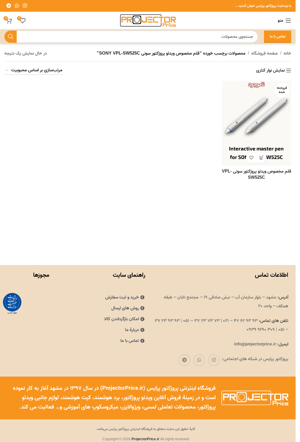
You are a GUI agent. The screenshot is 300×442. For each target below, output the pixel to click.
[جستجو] (10, 37)
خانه (287, 53)
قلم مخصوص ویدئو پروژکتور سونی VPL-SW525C (256, 174)
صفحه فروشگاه (264, 53)
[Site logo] (148, 20)
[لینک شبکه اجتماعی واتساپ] (17, 6)
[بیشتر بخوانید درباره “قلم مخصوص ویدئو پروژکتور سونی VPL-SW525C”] (261, 158)
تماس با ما (277, 36)
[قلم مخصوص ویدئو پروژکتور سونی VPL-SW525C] (256, 123)
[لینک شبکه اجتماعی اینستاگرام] (25, 6)
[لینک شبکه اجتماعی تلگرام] (8, 6)
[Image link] (12, 303)
